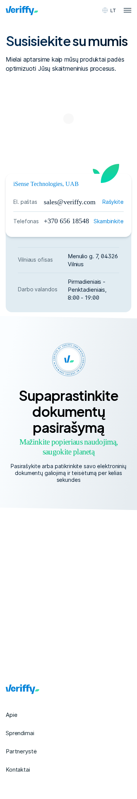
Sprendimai (20, 733)
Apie (11, 714)
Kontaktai (18, 769)
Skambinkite (109, 221)
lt (113, 10)
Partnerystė (21, 751)
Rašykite (113, 202)
